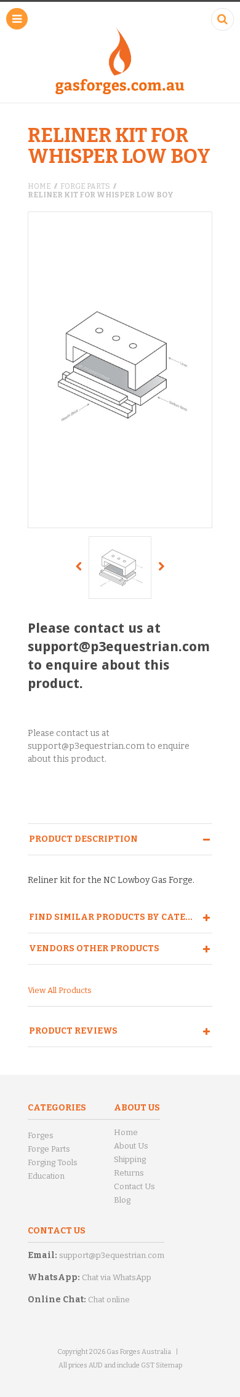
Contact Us (134, 1186)
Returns (129, 1172)
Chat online (109, 1299)
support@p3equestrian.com (111, 1255)
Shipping (130, 1159)
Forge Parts (85, 186)
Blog (122, 1200)
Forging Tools (53, 1162)
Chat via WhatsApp (116, 1277)
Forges (41, 1135)
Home (39, 186)
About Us (131, 1145)
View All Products (60, 990)
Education (46, 1176)
